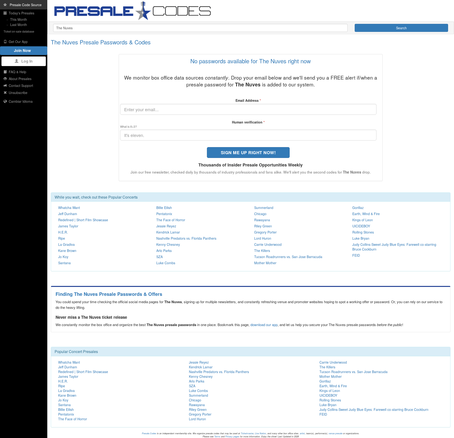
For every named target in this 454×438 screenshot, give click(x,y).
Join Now (24, 50)
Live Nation (260, 433)
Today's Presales (20, 13)
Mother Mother (265, 262)
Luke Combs (165, 262)
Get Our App (17, 41)
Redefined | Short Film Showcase (83, 219)
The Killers (262, 250)
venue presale (335, 433)
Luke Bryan (360, 238)
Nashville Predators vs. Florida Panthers (186, 238)
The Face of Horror (170, 219)
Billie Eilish (164, 207)
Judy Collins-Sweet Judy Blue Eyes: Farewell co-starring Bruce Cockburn (373, 409)
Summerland (263, 207)
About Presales (19, 78)
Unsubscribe (17, 92)
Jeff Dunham (67, 213)
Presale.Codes (149, 433)
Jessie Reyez (166, 226)
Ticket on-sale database (19, 31)
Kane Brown (67, 250)
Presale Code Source (24, 4)
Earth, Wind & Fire (366, 213)
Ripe (61, 238)
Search (401, 28)
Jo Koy (63, 256)
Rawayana (262, 219)
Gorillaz (358, 207)
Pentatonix (164, 213)
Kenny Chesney (168, 244)
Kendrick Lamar (168, 232)
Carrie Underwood (268, 244)
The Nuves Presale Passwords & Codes (101, 42)
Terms (217, 436)
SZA (159, 256)
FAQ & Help (16, 71)
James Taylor (68, 226)
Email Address (248, 100)
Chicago (260, 213)
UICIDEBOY (361, 226)
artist (302, 433)
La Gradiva (66, 244)
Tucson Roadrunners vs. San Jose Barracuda (288, 256)
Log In (25, 61)
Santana (64, 262)
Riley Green (263, 226)
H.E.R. (63, 232)
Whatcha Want (69, 207)
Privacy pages (232, 436)
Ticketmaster (247, 433)
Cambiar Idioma (20, 101)
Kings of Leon (362, 219)
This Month (18, 19)
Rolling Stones (363, 232)
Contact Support (20, 85)
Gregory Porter (265, 232)
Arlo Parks (164, 250)
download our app (264, 324)
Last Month (18, 24)
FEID (356, 255)
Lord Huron (262, 238)
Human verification (248, 122)
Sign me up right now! (248, 152)
